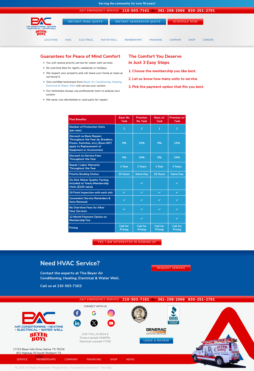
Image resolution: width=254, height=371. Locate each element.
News (130, 359)
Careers (208, 39)
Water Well (109, 39)
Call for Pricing (124, 227)
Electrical (86, 39)
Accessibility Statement (84, 367)
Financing (155, 39)
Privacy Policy (60, 367)
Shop (192, 39)
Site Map (106, 367)
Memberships (133, 39)
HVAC (68, 39)
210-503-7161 (69, 286)
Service (22, 359)
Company (175, 39)
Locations (51, 39)
